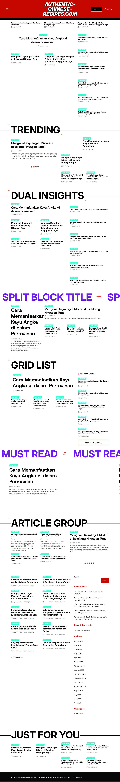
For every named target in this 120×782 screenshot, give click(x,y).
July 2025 (77, 695)
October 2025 (79, 682)
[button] (11, 24)
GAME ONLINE (43, 35)
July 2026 (77, 645)
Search (76, 577)
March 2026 (78, 662)
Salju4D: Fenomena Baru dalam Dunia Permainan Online (55, 628)
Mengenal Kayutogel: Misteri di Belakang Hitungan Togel (59, 24)
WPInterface (77, 777)
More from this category (93, 442)
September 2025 (80, 686)
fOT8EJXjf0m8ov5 (29, 585)
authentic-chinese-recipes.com (60, 9)
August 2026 (78, 641)
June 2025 (78, 699)
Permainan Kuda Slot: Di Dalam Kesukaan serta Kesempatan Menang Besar (93, 98)
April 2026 (78, 658)
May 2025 (77, 703)
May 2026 (77, 654)
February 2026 (79, 666)
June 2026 (78, 649)
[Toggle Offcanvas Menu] (7, 9)
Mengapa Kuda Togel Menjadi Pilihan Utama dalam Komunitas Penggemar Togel (93, 24)
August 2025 (78, 691)
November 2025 (80, 678)
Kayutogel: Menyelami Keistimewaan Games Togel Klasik (24, 645)
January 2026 (79, 670)
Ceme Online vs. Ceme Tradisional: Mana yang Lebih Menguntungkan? (93, 84)
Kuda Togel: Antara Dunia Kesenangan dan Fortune (23, 627)
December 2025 (80, 674)
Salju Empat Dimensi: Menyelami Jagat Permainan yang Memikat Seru (92, 113)
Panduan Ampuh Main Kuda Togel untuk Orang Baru (56, 643)
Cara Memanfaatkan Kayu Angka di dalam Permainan (26, 24)
